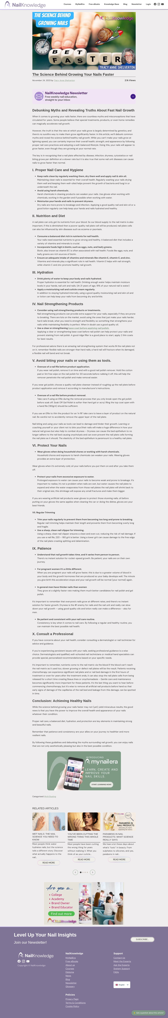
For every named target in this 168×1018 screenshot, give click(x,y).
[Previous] (75, 872)
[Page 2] (83, 872)
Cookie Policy (72, 1006)
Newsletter (71, 982)
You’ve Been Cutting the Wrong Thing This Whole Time (83, 837)
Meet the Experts (122, 961)
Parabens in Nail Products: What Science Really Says (118, 837)
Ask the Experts (122, 965)
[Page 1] (81, 872)
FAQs (116, 972)
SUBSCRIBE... (142, 939)
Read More (51, 863)
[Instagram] (159, 4)
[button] (84, 96)
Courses (70, 968)
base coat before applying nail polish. (88, 328)
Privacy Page (72, 999)
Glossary (70, 986)
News (68, 975)
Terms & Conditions (76, 1002)
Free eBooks (72, 961)
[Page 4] (87, 872)
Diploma (70, 972)
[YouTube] (162, 4)
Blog (68, 979)
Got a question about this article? (148, 1013)
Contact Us (119, 957)
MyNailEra (71, 957)
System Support (122, 968)
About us (70, 965)
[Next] (92, 872)
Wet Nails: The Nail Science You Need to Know (45, 837)
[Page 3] (85, 872)
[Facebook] (155, 4)
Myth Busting (50, 796)
